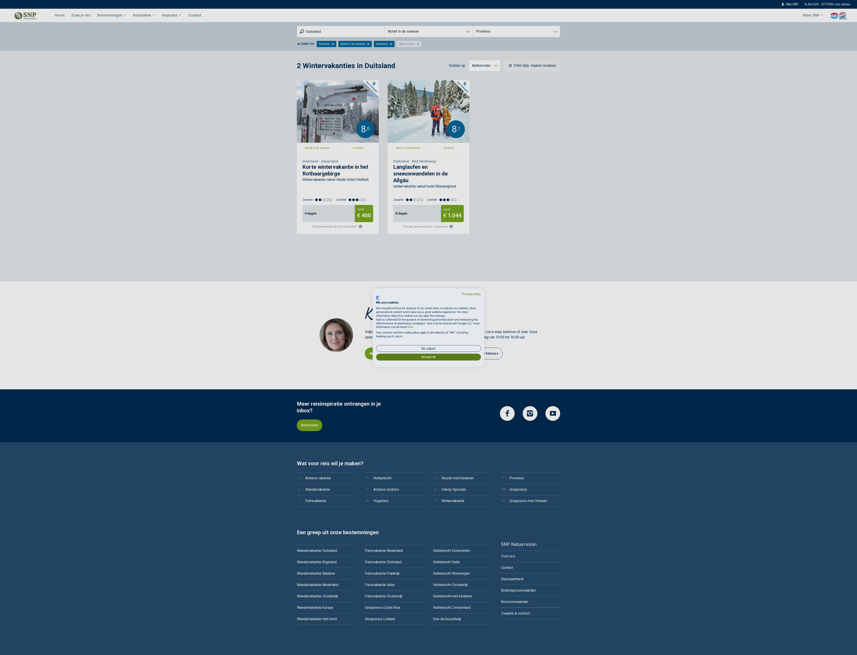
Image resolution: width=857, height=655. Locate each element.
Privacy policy (471, 294)
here (410, 327)
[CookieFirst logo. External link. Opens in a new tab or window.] (377, 298)
